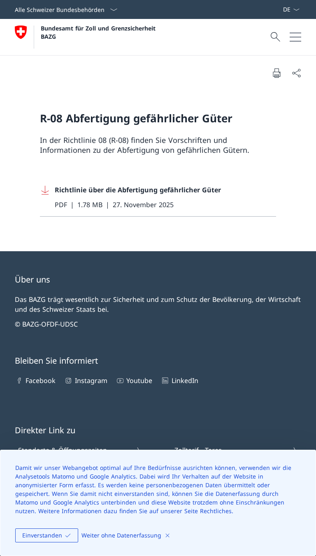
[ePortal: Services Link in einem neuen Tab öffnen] (279, 9)
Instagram (91, 380)
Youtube (139, 380)
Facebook (41, 380)
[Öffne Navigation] (295, 37)
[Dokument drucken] (276, 73)
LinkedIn (185, 380)
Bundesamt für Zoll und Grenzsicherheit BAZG (99, 32)
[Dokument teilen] (296, 73)
